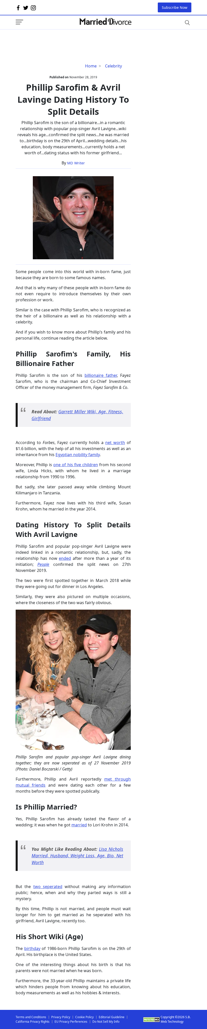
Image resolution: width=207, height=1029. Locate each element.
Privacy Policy (60, 1017)
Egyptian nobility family (78, 454)
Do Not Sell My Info (105, 1021)
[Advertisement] (56, 39)
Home (91, 66)
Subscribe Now (174, 7)
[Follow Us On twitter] (25, 7)
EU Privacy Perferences (71, 1021)
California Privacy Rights (32, 1021)
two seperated (47, 886)
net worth (115, 442)
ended (65, 558)
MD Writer (76, 163)
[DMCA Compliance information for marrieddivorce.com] (152, 1019)
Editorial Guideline (111, 1017)
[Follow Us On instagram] (33, 7)
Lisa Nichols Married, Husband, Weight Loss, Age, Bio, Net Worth (77, 855)
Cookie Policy (84, 1017)
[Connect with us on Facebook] (18, 7)
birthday (32, 948)
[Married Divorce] (105, 21)
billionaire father (101, 375)
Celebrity (113, 66)
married (79, 825)
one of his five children (75, 464)
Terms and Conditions (31, 1017)
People (43, 564)
